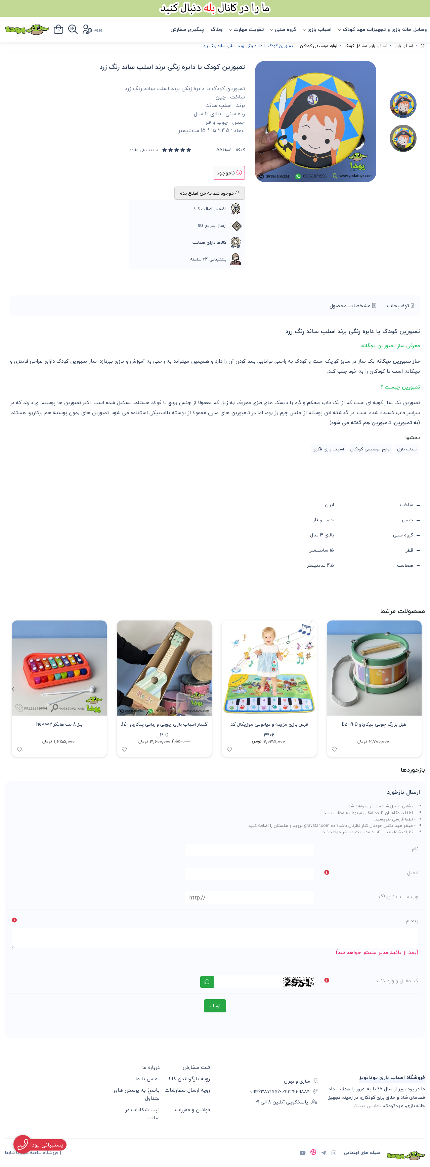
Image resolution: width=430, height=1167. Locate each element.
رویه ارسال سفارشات (187, 1090)
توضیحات (399, 305)
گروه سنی (285, 29)
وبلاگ (216, 29)
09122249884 (296, 1091)
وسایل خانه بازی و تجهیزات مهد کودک (385, 29)
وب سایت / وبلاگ (398, 896)
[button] (12, 688)
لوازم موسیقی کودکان (318, 45)
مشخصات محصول (351, 305)
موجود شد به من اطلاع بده (207, 193)
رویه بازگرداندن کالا (189, 1078)
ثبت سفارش (196, 1067)
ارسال (215, 1006)
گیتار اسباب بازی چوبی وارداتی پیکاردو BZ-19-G (164, 729)
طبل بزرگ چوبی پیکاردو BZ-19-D (374, 724)
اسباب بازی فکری (328, 449)
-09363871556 (266, 1091)
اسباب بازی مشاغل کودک (365, 45)
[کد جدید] (207, 982)
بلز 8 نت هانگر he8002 (59, 724)
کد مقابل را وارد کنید (396, 980)
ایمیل (412, 872)
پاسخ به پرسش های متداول (137, 1094)
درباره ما (151, 1067)
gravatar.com (317, 825)
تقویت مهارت (248, 29)
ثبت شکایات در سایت (142, 1113)
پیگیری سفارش (187, 29)
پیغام (412, 920)
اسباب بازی (319, 29)
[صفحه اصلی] (422, 45)
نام (415, 848)
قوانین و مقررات (192, 1109)
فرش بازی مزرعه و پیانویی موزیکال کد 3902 (269, 729)
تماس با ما (147, 1078)
